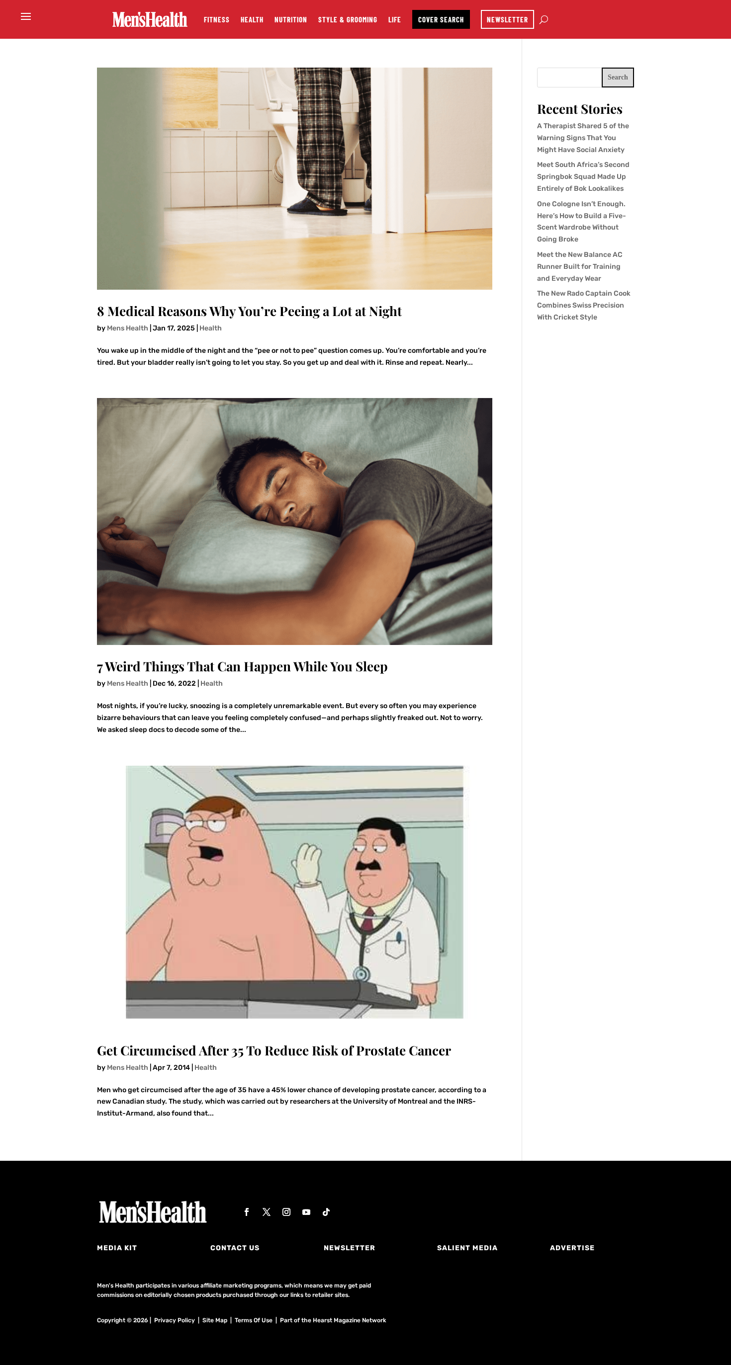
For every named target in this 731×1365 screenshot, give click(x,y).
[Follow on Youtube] (306, 1212)
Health (252, 19)
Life (394, 19)
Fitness (217, 19)
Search (618, 77)
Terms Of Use (254, 1320)
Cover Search (441, 19)
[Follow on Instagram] (286, 1212)
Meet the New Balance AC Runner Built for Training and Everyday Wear (580, 266)
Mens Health (127, 328)
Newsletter (507, 19)
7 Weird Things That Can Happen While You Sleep (242, 666)
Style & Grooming (347, 19)
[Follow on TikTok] (326, 1212)
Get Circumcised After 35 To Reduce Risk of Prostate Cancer (274, 1050)
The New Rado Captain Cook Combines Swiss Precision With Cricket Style (584, 305)
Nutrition (290, 19)
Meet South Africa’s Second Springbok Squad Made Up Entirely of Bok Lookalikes (583, 177)
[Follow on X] (266, 1212)
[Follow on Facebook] (247, 1212)
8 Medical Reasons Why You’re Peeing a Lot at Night (249, 311)
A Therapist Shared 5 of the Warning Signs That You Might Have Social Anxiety (583, 138)
